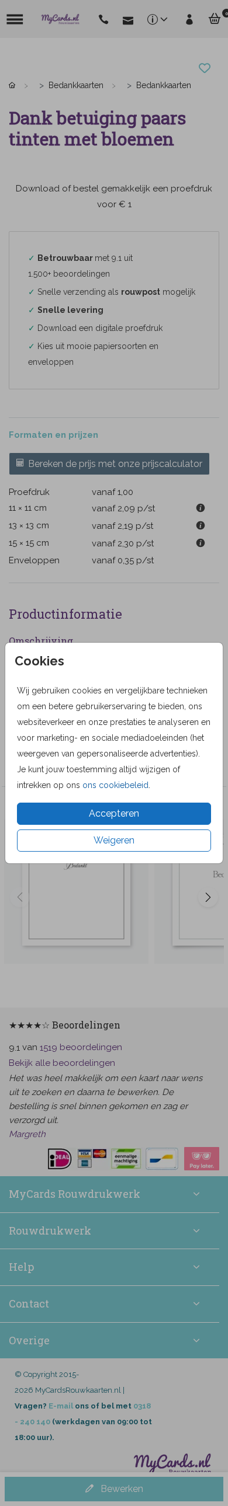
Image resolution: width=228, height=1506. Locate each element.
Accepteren (114, 813)
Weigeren (114, 840)
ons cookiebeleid (115, 785)
